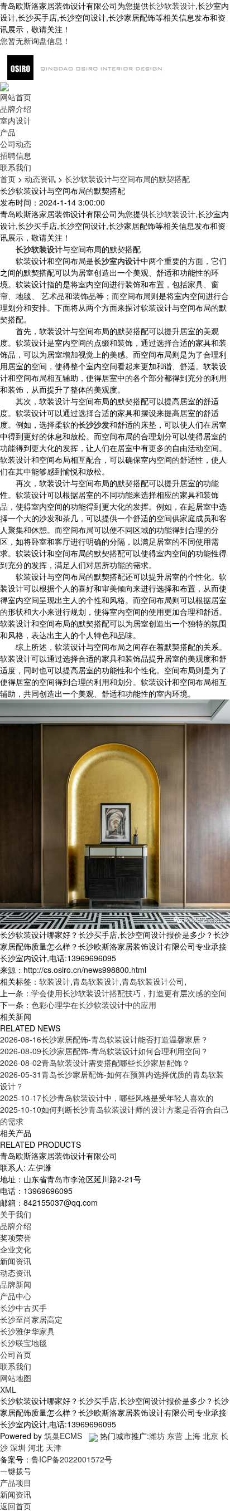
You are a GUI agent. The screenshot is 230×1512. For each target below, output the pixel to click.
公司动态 (15, 143)
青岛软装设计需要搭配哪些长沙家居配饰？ (95, 1062)
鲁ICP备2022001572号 (71, 1459)
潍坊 (157, 1435)
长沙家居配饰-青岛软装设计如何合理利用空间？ (104, 1050)
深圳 (18, 1447)
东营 (175, 1435)
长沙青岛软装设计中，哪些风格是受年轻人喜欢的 (106, 1097)
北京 (210, 1435)
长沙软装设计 (171, 5)
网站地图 (15, 1377)
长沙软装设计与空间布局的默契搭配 (127, 178)
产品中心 (15, 1295)
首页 (8, 178)
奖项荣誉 (15, 1237)
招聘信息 (15, 155)
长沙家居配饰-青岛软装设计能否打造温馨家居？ (104, 1039)
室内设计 (15, 120)
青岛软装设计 (96, 981)
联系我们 (15, 167)
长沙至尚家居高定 (31, 1319)
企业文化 (15, 1249)
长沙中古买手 (23, 1307)
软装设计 (54, 981)
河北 (36, 1447)
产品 (8, 132)
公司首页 (15, 1354)
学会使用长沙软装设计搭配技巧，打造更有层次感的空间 (129, 993)
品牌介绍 (15, 108)
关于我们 (15, 1214)
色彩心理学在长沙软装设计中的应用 (93, 1004)
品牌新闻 (15, 1284)
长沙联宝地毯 (23, 1342)
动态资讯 (40, 178)
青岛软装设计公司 (153, 981)
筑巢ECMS (63, 1435)
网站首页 (15, 96)
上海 (192, 1435)
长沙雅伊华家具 (27, 1331)
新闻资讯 (15, 1260)
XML (8, 1389)
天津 (53, 1447)
